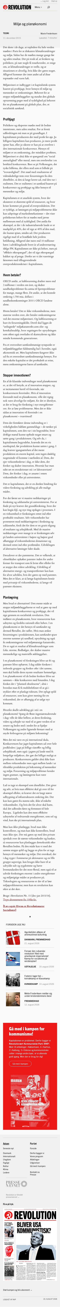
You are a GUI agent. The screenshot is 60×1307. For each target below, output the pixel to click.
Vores (32, 1156)
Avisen (6, 1143)
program (39, 1156)
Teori (6, 33)
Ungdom (7, 1159)
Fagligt (6, 1162)
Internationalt (9, 1156)
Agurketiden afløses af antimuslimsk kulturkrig (35, 933)
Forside (33, 1148)
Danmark (7, 1153)
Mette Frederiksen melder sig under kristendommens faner (38, 994)
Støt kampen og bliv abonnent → (17, 1290)
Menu (37, 7)
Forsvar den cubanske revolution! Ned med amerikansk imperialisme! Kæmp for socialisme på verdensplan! (36, 956)
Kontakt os (35, 1172)
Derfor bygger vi (37, 1153)
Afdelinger (34, 1159)
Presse (33, 1174)
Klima (5, 1169)
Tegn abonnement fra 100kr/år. (20, 899)
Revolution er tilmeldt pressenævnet (14, 1196)
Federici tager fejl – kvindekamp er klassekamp (37, 977)
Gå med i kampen (20, 1063)
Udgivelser (35, 1162)
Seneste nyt (8, 1148)
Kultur (6, 1166)
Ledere (6, 1172)
